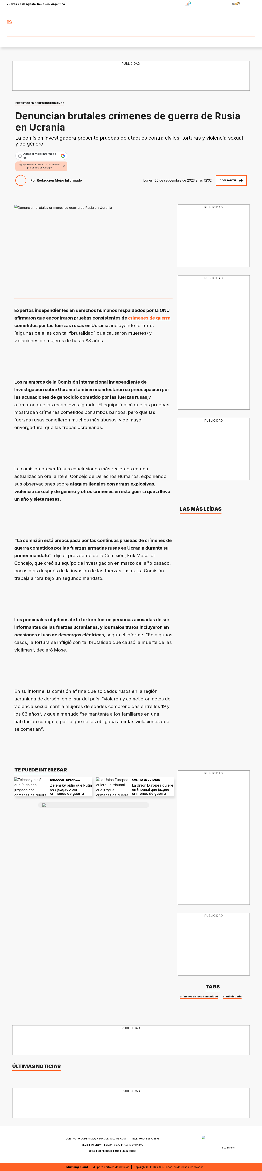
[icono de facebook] (224, 22)
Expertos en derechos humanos (39, 103)
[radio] (175, 4)
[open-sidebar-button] (9, 22)
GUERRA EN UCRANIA (146, 779)
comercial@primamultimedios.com (96, 1138)
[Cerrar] (63, 166)
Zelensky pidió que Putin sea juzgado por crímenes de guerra (71, 789)
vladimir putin (232, 996)
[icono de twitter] (233, 22)
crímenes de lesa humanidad (199, 996)
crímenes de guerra (149, 318)
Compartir (228, 180)
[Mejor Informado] (131, 22)
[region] (131, 76)
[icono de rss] (251, 22)
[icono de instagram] (242, 22)
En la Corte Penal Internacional (63, 779)
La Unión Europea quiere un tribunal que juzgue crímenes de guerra (152, 789)
